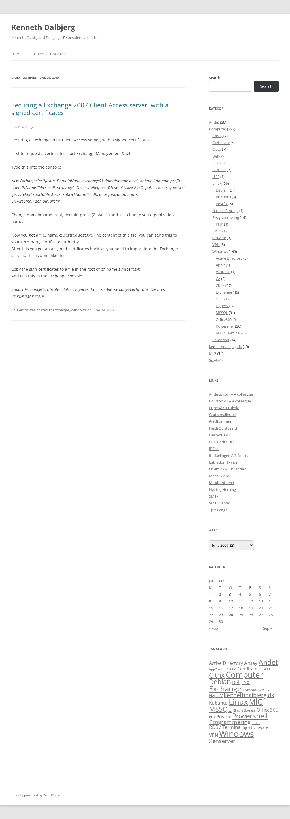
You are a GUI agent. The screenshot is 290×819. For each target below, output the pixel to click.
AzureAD (223, 271)
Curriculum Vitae (50, 54)
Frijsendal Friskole (224, 407)
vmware (219, 237)
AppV (220, 265)
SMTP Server (219, 503)
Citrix (220, 285)
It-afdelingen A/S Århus (228, 455)
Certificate (221, 142)
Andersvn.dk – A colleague (231, 394)
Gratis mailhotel (222, 414)
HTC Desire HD (221, 441)
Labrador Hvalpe (223, 462)
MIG (212, 353)
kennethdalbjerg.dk (225, 346)
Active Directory (229, 258)
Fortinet (219, 169)
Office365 (224, 319)
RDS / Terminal (228, 333)
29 (211, 621)
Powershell (225, 326)
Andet (214, 122)
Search (214, 77)
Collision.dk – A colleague (230, 401)
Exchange (61, 310)
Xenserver (220, 339)
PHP (219, 224)
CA (218, 278)
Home (16, 54)
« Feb (213, 628)
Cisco (216, 149)
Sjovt (213, 360)
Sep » (267, 628)
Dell (215, 156)
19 (251, 607)
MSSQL (222, 312)
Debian (222, 190)
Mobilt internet (221, 482)
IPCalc (214, 448)
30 (221, 621)
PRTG (216, 231)
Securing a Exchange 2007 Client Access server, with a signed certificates (90, 108)
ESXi (215, 163)
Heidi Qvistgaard (223, 428)
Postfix (222, 203)
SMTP (39, 296)
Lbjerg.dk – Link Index (227, 469)
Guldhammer (220, 421)
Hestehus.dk (219, 435)
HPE (215, 176)
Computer (217, 128)
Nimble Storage (225, 210)
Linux (217, 183)
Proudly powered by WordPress (36, 795)
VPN (216, 244)
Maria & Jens (219, 475)
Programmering (225, 217)
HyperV (222, 305)
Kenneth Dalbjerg (43, 27)
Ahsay (217, 135)
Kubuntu (223, 197)
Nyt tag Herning (222, 489)
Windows (78, 310)
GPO (219, 299)
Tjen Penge (218, 509)
